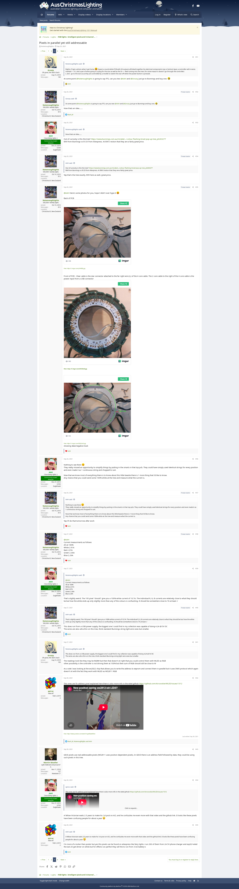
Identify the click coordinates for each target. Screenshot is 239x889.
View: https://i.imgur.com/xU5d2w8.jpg (75, 369)
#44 (196, 780)
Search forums (55, 20)
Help (189, 881)
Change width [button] (64, 881)
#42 (196, 678)
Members (120, 14)
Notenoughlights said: (73, 64)
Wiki (60, 14)
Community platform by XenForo (119, 886)
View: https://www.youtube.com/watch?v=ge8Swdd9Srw (79, 734)
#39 (196, 568)
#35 (196, 187)
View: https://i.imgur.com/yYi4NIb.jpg (74, 268)
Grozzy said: (69, 99)
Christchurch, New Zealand (51, 116)
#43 (196, 749)
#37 (196, 493)
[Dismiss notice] (197, 27)
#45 (196, 825)
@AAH (123, 78)
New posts (44, 20)
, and (80, 741)
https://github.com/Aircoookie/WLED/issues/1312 (160, 683)
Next (62, 51)
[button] (63, 14)
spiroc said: (69, 787)
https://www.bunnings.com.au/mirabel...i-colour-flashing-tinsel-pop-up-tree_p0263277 (128, 139)
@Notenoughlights (84, 78)
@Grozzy (134, 78)
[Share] (193, 57)
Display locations (103, 14)
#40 (196, 608)
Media (70, 14)
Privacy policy (181, 881)
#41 (196, 642)
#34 (196, 156)
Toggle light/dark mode (48, 881)
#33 (196, 123)
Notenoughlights (47, 46)
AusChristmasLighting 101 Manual (82, 30)
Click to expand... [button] (131, 808)
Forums (50, 14)
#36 (196, 459)
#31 (196, 57)
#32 (196, 92)
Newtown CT (56, 773)
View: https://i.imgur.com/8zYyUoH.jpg (75, 443)
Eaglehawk (57, 150)
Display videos (84, 14)
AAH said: (68, 163)
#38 (196, 534)
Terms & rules (169, 881)
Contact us (158, 881)
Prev (43, 51)
